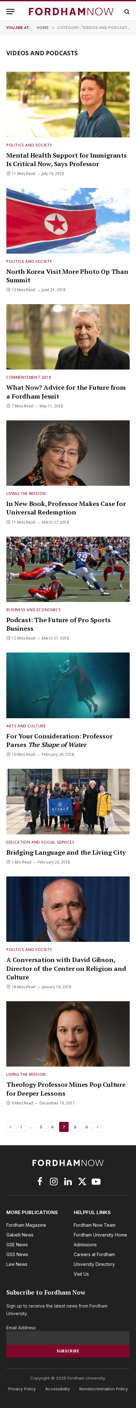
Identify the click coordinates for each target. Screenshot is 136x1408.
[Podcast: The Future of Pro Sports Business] (68, 569)
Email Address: (21, 1327)
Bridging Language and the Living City (66, 852)
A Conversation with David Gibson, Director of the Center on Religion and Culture (66, 968)
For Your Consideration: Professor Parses (59, 740)
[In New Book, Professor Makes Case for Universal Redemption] (68, 453)
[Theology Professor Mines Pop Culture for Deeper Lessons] (68, 1034)
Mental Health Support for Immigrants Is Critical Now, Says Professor (66, 159)
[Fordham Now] (71, 11)
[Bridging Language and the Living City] (68, 801)
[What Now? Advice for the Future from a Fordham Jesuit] (68, 337)
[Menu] (10, 11)
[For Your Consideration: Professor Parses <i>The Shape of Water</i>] (68, 685)
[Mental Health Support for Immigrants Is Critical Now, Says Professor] (68, 104)
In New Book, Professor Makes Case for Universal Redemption (66, 507)
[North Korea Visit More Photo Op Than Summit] (68, 220)
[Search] (126, 11)
